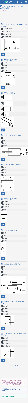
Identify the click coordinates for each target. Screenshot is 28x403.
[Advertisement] (14, 16)
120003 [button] (5, 10)
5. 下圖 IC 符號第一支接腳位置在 (12, 164)
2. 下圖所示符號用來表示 (10, 60)
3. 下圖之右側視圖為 (8, 93)
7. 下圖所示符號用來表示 (10, 230)
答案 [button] (3, 54)
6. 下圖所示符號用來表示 (10, 199)
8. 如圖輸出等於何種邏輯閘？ (11, 264)
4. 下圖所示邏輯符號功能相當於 (12, 135)
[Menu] (2, 2)
